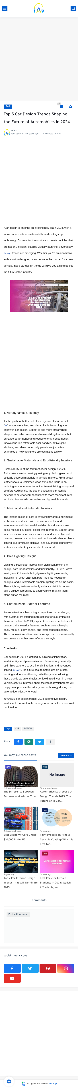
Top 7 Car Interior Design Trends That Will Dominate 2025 (21, 883)
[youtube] (12, 978)
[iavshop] (39, 8)
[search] (73, 8)
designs (17, 670)
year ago (47, 831)
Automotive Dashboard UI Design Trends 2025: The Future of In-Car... (56, 797)
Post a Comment (18, 914)
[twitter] (30, 968)
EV (6, 426)
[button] (18, 742)
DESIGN (28, 729)
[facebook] (12, 968)
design (7, 253)
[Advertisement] (39, 59)
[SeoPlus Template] (23, 1084)
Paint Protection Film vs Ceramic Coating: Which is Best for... (56, 840)
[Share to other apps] (50, 742)
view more (66, 755)
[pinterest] (48, 968)
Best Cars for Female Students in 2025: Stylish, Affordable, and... (55, 883)
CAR (8, 106)
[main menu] (4, 8)
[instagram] (65, 968)
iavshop (52, 1084)
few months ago (14, 788)
